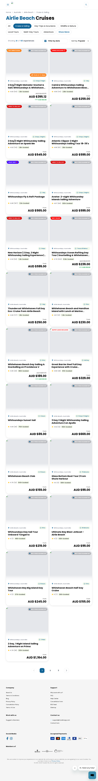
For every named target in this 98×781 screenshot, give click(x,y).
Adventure (49, 32)
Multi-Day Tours (31, 32)
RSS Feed (53, 704)
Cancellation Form (56, 701)
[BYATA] (37, 751)
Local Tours (13, 32)
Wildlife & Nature (68, 26)
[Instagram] (11, 738)
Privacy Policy (10, 701)
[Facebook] (7, 738)
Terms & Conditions (12, 696)
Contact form (54, 723)
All (9, 26)
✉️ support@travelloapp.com (60, 720)
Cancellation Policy (12, 704)
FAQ (51, 696)
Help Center (54, 698)
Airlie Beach (28, 12)
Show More (64, 32)
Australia (17, 12)
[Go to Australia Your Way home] (21, 4)
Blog (7, 698)
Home (8, 12)
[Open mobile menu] (8, 5)
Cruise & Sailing (42, 12)
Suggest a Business (12, 720)
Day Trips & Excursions (44, 26)
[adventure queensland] (47, 751)
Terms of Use (10, 707)
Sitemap (53, 707)
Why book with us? (56, 693)
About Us (9, 693)
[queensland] (58, 751)
